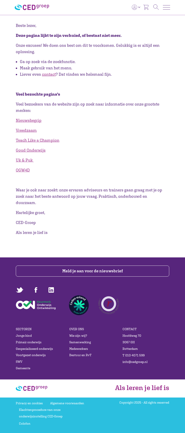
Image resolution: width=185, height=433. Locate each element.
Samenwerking (80, 342)
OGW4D (23, 170)
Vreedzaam (26, 130)
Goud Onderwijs (31, 150)
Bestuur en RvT (80, 355)
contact (49, 74)
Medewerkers (78, 349)
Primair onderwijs (29, 342)
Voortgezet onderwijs (31, 355)
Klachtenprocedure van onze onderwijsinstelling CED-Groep (40, 413)
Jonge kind (24, 335)
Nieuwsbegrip (29, 120)
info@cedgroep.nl (135, 362)
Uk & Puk (24, 160)
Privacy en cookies (29, 403)
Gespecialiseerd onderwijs (34, 349)
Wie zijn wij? (78, 335)
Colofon (24, 423)
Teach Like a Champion (37, 140)
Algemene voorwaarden (67, 403)
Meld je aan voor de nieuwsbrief (92, 270)
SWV (19, 361)
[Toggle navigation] (166, 7)
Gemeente (23, 368)
